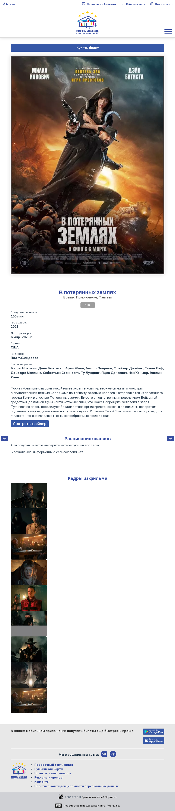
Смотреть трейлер (29, 423)
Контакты (41, 781)
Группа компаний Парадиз (99, 797)
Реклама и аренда (48, 777)
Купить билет (87, 48)
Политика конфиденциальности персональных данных (76, 786)
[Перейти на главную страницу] (87, 23)
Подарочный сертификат (53, 764)
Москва (11, 4)
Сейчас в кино (135, 4)
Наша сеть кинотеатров (52, 773)
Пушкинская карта (48, 769)
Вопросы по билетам (101, 4)
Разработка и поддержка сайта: (92, 805)
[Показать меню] (168, 31)
